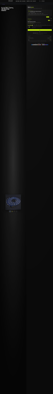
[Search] (39, 1)
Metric (48, 20)
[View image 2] (12, 211)
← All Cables (3, 4)
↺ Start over (36, 43)
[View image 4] (16, 211)
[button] (13, 202)
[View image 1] (10, 211)
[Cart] (42, 1)
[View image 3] (14, 211)
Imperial (50, 20)
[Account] (41, 1)
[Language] (43, 1)
